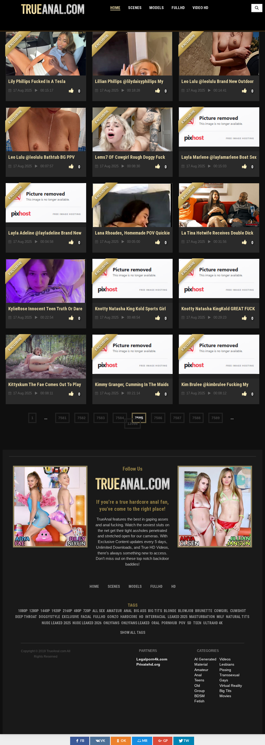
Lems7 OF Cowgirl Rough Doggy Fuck (130, 157)
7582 (81, 418)
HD (141, 617)
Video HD (200, 7)
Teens (199, 680)
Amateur (114, 611)
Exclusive (70, 617)
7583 (101, 418)
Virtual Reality (230, 685)
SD (189, 623)
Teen (197, 623)
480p (77, 611)
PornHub (169, 623)
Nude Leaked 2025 (56, 623)
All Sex (98, 611)
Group (199, 691)
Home (115, 7)
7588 (196, 418)
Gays (223, 680)
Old (197, 685)
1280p (34, 611)
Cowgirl (221, 611)
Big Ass (140, 611)
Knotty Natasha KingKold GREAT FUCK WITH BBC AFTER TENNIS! (218, 311)
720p (87, 611)
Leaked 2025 (177, 617)
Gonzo (113, 617)
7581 (62, 418)
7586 (158, 418)
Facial (86, 617)
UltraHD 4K (213, 623)
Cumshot (238, 611)
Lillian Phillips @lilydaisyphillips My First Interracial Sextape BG (129, 84)
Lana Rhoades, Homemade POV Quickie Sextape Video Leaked (132, 235)
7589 (215, 418)
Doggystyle (49, 617)
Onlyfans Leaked (135, 623)
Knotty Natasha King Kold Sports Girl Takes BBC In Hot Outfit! (130, 311)
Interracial (155, 617)
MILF (220, 617)
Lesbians (226, 664)
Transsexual (229, 675)
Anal (128, 611)
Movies (225, 696)
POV (182, 623)
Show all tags (132, 632)
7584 (120, 418)
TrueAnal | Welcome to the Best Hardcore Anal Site (52, 9)
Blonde (170, 611)
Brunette (203, 611)
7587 (177, 418)
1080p (22, 611)
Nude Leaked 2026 (86, 623)
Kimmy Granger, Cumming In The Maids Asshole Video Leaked (132, 387)
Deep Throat (26, 617)
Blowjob (185, 611)
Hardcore (128, 617)
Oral (155, 623)
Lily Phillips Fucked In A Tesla (36, 81)
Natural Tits (237, 617)
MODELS (156, 7)
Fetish (199, 701)
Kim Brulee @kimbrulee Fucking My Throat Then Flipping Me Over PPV (214, 387)
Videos (225, 659)
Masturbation (202, 617)
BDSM (199, 696)
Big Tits (155, 611)
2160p (67, 611)
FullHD (178, 7)
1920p (56, 611)
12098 (132, 424)
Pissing (225, 670)
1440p (45, 611)
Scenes (135, 7)
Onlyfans (111, 623)
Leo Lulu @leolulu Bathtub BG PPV (41, 157)
